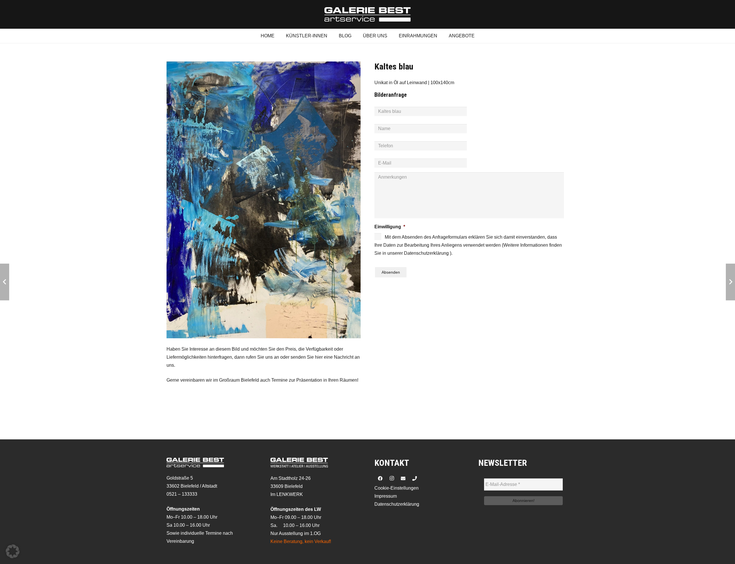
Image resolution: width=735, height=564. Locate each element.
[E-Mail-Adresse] (403, 478)
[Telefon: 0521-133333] (414, 478)
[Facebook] (380, 478)
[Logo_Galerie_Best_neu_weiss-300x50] (367, 14)
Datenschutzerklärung (396, 504)
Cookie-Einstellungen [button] (396, 488)
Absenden (391, 272)
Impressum (385, 496)
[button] (12, 551)
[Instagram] (391, 478)
